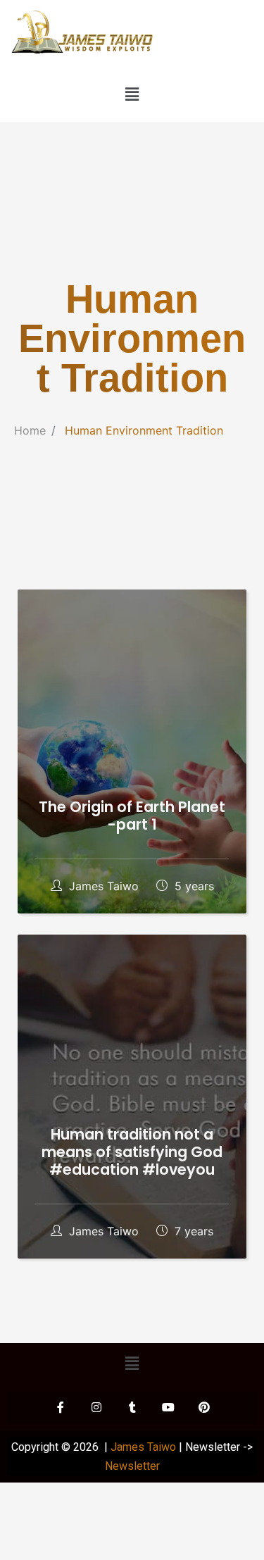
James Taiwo (103, 886)
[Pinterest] (204, 1407)
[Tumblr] (132, 1407)
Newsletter (132, 1466)
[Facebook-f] (60, 1407)
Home (30, 430)
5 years (192, 886)
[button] (132, 95)
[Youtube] (168, 1407)
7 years (192, 1231)
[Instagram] (96, 1407)
